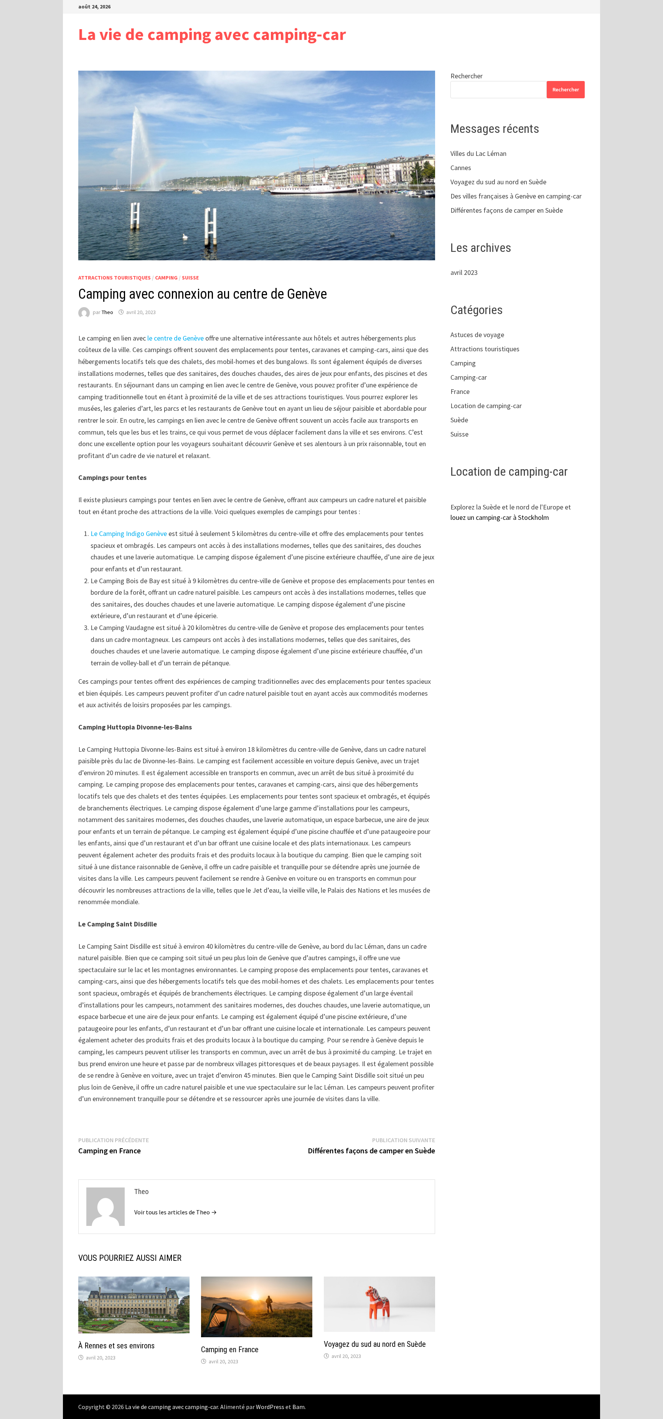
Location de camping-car (486, 405)
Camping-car (468, 377)
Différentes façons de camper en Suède (506, 210)
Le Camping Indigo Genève (129, 533)
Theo (107, 312)
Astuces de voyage (477, 334)
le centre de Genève (175, 338)
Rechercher (466, 75)
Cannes (460, 167)
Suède (459, 419)
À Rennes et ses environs (116, 1345)
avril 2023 (464, 272)
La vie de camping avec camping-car (212, 34)
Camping (166, 277)
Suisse (190, 277)
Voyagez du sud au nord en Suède (375, 1344)
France (460, 391)
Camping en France (230, 1349)
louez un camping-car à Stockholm (499, 517)
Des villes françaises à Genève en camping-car (516, 196)
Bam (298, 1407)
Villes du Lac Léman (478, 153)
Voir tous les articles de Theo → (175, 1212)
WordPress (270, 1407)
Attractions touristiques (114, 277)
